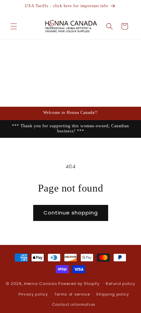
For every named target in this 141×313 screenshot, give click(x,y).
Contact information (73, 304)
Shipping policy (112, 294)
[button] (13, 26)
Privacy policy (33, 294)
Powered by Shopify (79, 283)
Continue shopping (70, 212)
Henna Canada (40, 283)
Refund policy (120, 283)
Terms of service (72, 294)
